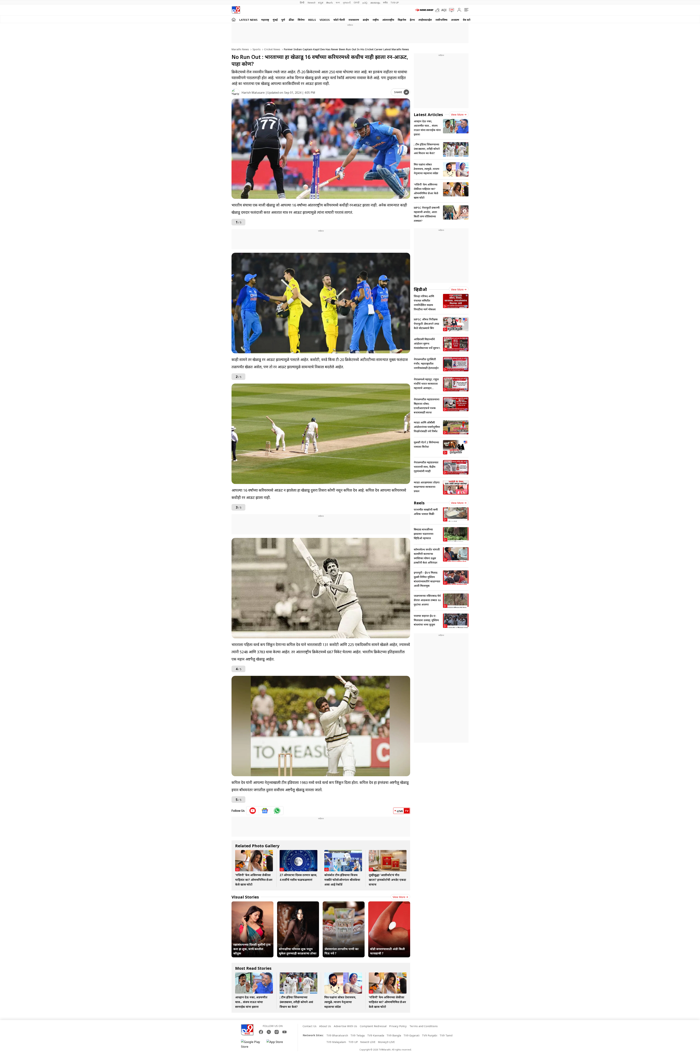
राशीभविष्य (441, 20)
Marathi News (240, 49)
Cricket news (271, 49)
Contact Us (309, 1026)
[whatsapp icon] (277, 810)
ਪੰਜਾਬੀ (356, 2)
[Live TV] (450, 10)
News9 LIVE (368, 1042)
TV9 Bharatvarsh (337, 1035)
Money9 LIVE (386, 1042)
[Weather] (438, 10)
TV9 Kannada (375, 1035)
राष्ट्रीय (376, 20)
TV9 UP (353, 1042)
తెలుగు (329, 2)
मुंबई (275, 20)
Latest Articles (428, 114)
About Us (325, 1026)
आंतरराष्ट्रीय (388, 20)
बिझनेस (402, 20)
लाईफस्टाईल (425, 20)
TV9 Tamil (446, 1035)
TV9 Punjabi (429, 1035)
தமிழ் (365, 2)
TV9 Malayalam (336, 1042)
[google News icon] (265, 810)
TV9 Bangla (393, 1035)
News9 (311, 2)
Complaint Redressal (373, 1026)
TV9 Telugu (357, 1035)
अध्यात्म (455, 20)
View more (399, 897)
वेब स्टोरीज (469, 20)
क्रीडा (291, 20)
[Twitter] (269, 1032)
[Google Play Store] (252, 1044)
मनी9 (385, 2)
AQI (443, 10)
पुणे (283, 20)
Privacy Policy (398, 1026)
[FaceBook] (261, 1032)
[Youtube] (284, 1032)
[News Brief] (424, 10)
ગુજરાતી (347, 2)
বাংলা (338, 2)
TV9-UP (394, 2)
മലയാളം (375, 2)
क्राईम (366, 20)
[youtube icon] (253, 810)
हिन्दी (302, 2)
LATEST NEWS (248, 20)
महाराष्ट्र (265, 20)
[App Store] (277, 1044)
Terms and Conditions (423, 1026)
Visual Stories (245, 897)
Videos (325, 20)
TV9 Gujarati (411, 1035)
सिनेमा (301, 20)
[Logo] (236, 10)
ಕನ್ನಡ (320, 2)
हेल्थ (412, 20)
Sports (256, 49)
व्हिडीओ (420, 289)
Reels (312, 20)
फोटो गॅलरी (339, 20)
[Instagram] (277, 1032)
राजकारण (354, 20)
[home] (234, 19)
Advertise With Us (345, 1026)
